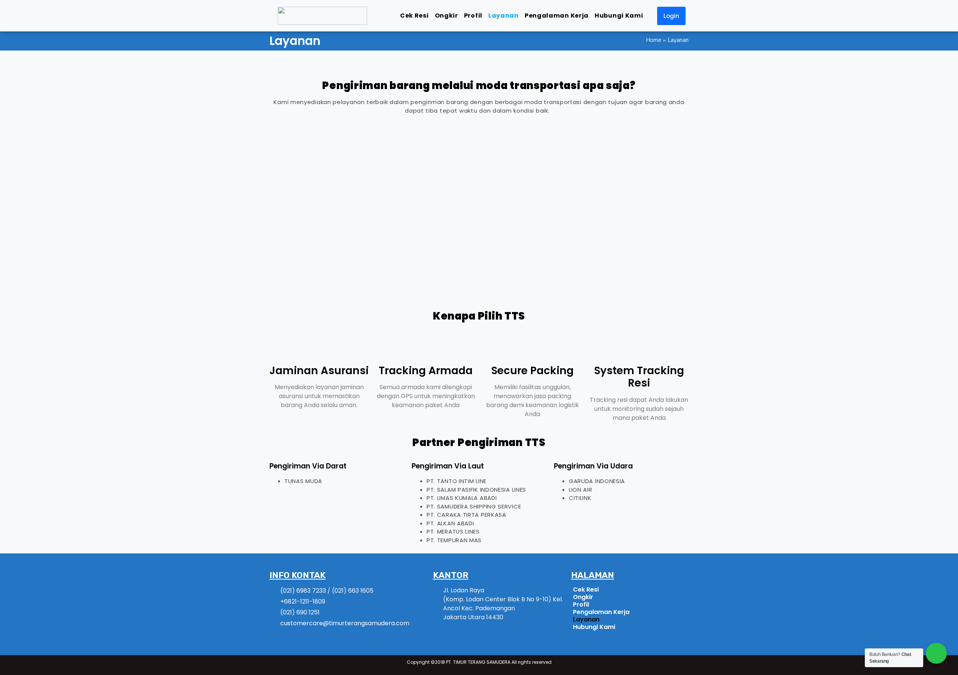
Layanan (503, 15)
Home (653, 39)
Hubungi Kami (619, 15)
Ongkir (446, 15)
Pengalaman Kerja (557, 15)
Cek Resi (414, 15)
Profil (473, 15)
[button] (671, 16)
